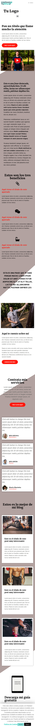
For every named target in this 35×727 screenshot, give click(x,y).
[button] (17, 16)
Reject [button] (28, 724)
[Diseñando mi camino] (7, 3)
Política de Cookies (11, 724)
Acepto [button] (20, 724)
